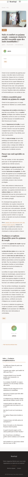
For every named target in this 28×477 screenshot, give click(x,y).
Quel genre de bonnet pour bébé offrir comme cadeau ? (13, 394)
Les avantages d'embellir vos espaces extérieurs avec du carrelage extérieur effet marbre (13, 383)
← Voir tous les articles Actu (9, 344)
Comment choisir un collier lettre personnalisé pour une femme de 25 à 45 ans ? (13, 405)
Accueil (3, 7)
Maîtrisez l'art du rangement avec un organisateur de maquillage (13, 389)
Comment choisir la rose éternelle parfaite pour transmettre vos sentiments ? (12, 377)
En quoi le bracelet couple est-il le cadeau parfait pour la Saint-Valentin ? (13, 430)
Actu (7, 7)
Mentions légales (11, 468)
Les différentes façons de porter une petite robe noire (12, 366)
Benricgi (12, 1)
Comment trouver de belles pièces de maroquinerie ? (13, 420)
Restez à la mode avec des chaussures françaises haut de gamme (13, 425)
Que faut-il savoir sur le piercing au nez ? (12, 410)
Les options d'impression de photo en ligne (13, 415)
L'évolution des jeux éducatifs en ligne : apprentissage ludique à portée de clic (13, 399)
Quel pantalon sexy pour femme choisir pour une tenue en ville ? (13, 442)
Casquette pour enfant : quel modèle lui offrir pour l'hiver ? (13, 371)
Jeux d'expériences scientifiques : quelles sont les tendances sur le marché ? (13, 436)
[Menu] (19, 1)
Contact (19, 468)
